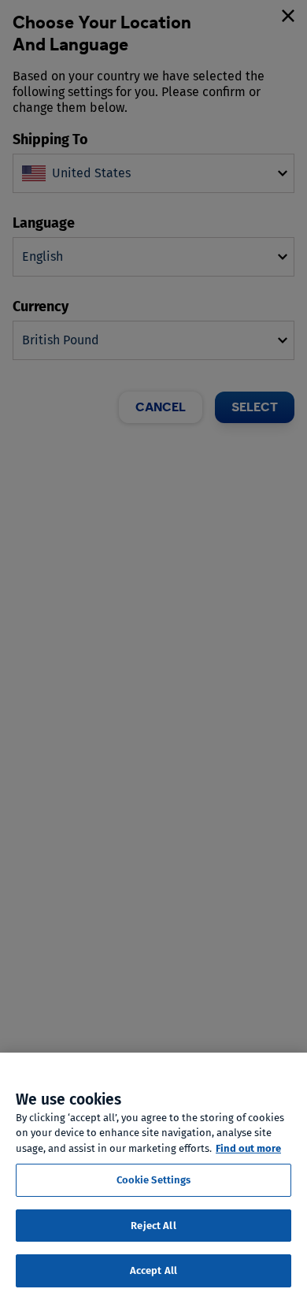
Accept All (153, 1270)
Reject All (153, 1225)
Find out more (248, 1148)
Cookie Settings (154, 1180)
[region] (153, 1176)
